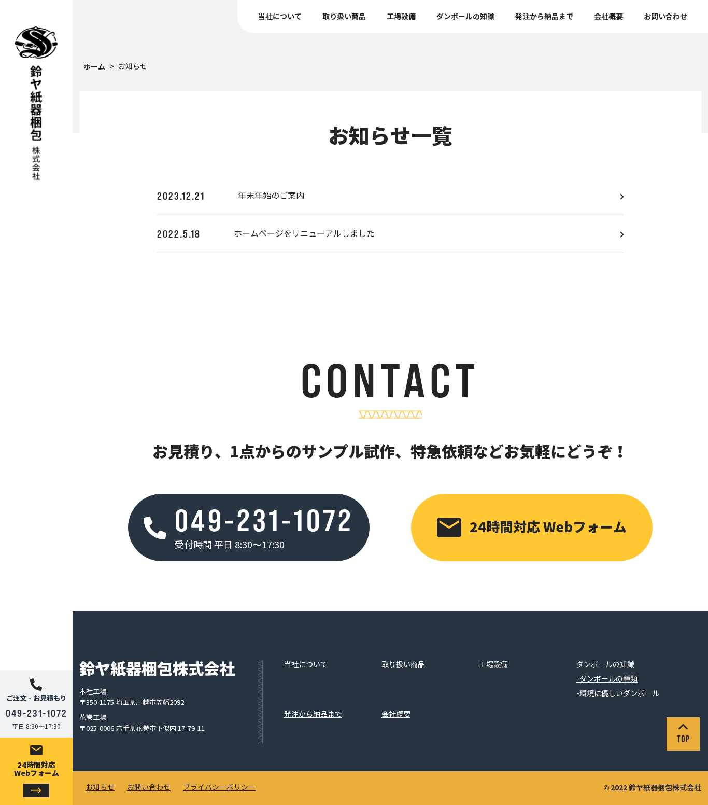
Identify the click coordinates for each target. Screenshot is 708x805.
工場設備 (401, 16)
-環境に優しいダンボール (617, 694)
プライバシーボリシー (219, 788)
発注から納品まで (544, 16)
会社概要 (608, 16)
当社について (280, 16)
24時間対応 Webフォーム (36, 769)
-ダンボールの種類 (607, 679)
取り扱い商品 (344, 16)
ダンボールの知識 (465, 16)
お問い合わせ (665, 16)
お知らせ (100, 788)
